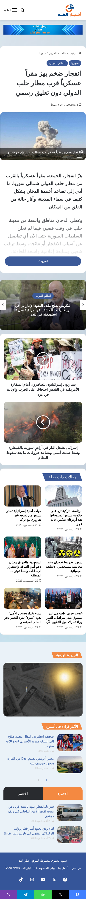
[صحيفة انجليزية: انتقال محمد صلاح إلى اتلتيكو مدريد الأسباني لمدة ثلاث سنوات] (70, 742)
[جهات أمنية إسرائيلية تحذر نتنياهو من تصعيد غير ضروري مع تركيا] (22, 496)
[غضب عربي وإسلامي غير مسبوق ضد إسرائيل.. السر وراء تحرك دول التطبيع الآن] (64, 598)
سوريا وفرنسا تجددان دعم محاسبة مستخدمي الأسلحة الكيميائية (64, 566)
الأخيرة (63, 793)
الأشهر (23, 793)
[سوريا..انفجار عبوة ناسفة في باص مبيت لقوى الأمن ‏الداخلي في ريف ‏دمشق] (70, 812)
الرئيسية (72, 53)
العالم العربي (56, 53)
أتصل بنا (63, 868)
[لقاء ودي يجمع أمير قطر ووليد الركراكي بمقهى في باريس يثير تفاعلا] (70, 834)
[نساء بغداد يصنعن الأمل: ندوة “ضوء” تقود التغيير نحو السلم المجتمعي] (22, 598)
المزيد (44, 261)
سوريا (42, 53)
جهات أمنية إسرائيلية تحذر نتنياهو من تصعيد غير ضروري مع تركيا (23, 515)
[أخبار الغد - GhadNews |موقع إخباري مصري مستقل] (69, 10)
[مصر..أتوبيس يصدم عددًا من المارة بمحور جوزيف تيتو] (70, 764)
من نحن (76, 868)
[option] (43, 305)
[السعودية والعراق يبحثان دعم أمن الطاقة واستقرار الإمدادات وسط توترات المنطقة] (22, 547)
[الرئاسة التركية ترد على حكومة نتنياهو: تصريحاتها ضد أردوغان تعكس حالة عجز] (64, 496)
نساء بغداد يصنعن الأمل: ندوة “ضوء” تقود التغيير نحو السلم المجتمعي (23, 617)
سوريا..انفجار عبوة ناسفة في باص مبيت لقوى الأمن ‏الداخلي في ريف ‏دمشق (31, 811)
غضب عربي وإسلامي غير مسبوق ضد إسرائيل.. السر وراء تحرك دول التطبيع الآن (64, 617)
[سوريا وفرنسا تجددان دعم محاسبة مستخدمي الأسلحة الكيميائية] (64, 547)
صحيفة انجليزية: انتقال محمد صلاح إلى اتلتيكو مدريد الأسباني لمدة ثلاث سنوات (30, 741)
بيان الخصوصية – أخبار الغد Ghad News (30, 868)
